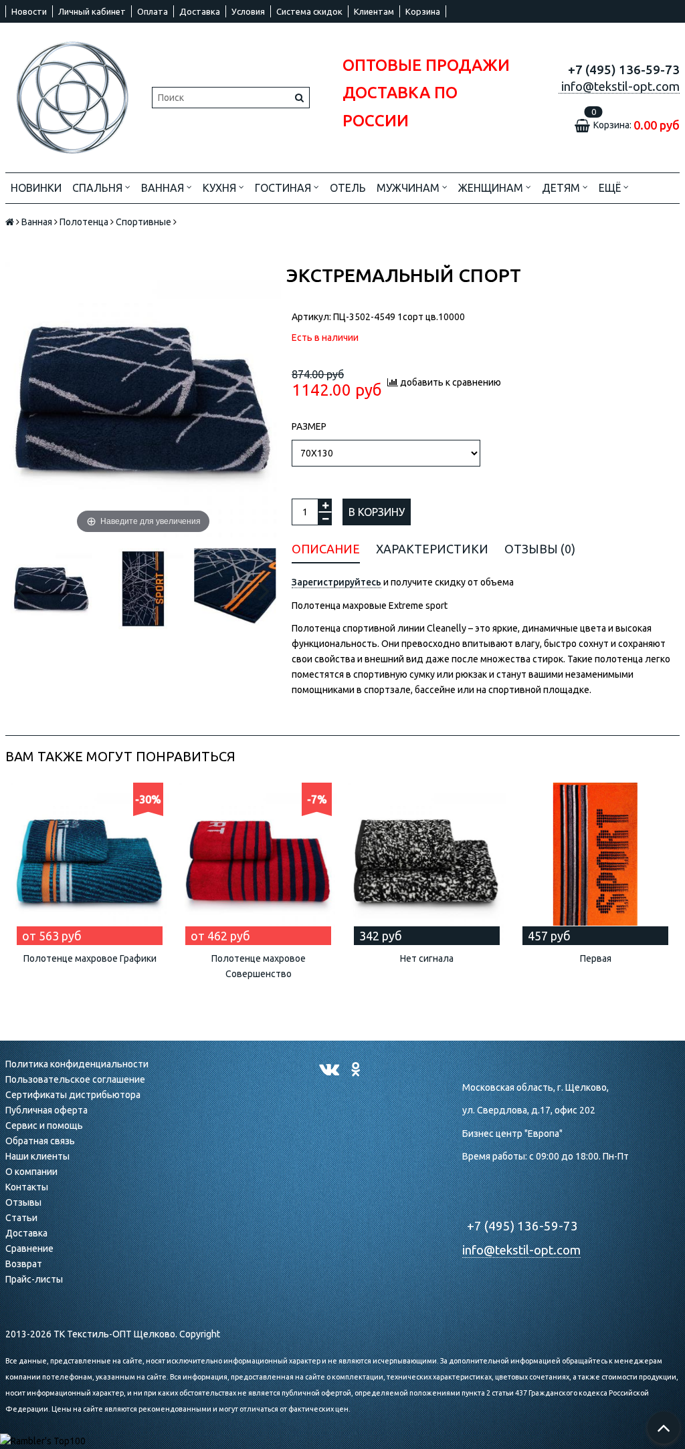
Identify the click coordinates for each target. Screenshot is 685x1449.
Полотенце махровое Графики (90, 958)
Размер (309, 426)
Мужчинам (409, 188)
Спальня (98, 188)
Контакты (26, 1187)
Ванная (164, 188)
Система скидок (309, 11)
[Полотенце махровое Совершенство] (258, 861)
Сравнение (29, 1248)
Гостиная (284, 188)
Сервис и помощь (44, 1125)
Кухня (221, 188)
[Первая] (595, 861)
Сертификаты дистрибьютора (72, 1094)
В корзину (377, 512)
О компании (31, 1171)
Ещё (610, 188)
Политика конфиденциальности (77, 1064)
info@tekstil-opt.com (521, 1250)
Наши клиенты (37, 1156)
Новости (29, 11)
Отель (348, 188)
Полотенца (84, 222)
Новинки (36, 188)
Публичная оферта (46, 1110)
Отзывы (23, 1202)
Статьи (21, 1217)
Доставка (199, 11)
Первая (595, 958)
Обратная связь (40, 1141)
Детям (562, 188)
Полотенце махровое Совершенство (258, 966)
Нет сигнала (427, 958)
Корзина (422, 11)
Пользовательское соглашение (75, 1079)
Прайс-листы (34, 1279)
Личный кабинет (92, 11)
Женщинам (492, 188)
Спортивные (143, 222)
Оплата (152, 11)
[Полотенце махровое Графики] (90, 861)
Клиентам (374, 11)
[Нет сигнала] (427, 861)
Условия (248, 11)
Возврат (23, 1264)
